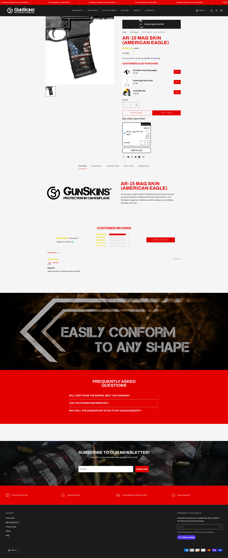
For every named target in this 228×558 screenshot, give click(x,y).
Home (124, 32)
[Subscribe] (219, 526)
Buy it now (167, 112)
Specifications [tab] (96, 166)
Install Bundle (139, 91)
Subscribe (142, 469)
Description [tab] (82, 166)
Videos (8, 531)
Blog (7, 535)
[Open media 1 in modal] (109, 20)
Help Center (10, 518)
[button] (211, 10)
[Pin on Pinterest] (135, 157)
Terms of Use (200, 532)
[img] (53, 259)
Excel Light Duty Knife (143, 81)
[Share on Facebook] (128, 157)
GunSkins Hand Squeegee (145, 70)
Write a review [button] (160, 240)
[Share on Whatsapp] (139, 157)
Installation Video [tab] (112, 166)
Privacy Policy (11, 527)
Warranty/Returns (12, 522)
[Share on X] (132, 157)
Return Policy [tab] (129, 166)
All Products (134, 32)
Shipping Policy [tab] (144, 166)
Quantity (125, 100)
